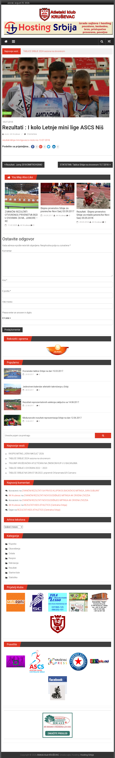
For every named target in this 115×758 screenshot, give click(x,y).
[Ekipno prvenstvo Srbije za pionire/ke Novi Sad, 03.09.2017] (57, 194)
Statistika (13, 577)
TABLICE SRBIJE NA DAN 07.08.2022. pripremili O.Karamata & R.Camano (42, 473)
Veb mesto (7, 302)
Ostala (12, 553)
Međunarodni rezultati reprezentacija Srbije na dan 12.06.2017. (52, 418)
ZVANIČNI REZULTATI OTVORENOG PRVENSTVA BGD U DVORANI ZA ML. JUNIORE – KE (21, 216)
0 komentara (32, 134)
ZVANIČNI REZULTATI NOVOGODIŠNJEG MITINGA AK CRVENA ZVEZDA (57, 495)
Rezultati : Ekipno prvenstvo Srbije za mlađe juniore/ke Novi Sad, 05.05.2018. (93, 214)
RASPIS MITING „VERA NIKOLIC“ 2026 (26, 453)
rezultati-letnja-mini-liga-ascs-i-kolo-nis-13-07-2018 (26, 140)
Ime (4, 280)
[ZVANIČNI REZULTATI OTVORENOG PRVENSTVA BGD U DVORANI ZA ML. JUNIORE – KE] (21, 196)
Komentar (7, 251)
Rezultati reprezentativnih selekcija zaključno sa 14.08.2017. (51, 402)
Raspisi (12, 558)
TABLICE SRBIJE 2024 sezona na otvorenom (44, 51)
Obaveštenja (14, 548)
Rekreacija (13, 563)
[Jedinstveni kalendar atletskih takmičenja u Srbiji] (12, 389)
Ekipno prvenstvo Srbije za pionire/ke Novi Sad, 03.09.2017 (57, 210)
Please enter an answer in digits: (17, 312)
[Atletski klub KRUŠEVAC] (57, 14)
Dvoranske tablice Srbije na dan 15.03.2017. (43, 371)
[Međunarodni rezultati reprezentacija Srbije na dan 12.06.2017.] (12, 420)
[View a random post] (109, 41)
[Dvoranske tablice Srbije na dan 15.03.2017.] (12, 373)
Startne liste (14, 572)
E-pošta (6, 291)
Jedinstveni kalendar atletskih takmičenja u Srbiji (45, 386)
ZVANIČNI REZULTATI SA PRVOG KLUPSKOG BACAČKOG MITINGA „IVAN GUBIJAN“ (60, 490)
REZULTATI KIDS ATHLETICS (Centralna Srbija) (45, 505)
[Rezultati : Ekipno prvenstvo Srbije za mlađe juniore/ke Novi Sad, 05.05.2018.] (93, 196)
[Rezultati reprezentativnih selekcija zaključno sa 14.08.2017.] (12, 404)
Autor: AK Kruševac (12, 134)
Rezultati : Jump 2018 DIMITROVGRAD (24, 164)
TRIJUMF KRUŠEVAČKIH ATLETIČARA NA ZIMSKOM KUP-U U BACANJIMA (43, 463)
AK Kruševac (25, 225)
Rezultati (6, 113)
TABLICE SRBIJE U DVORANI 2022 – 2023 (28, 468)
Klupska (12, 544)
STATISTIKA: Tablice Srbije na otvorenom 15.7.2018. (84, 164)
